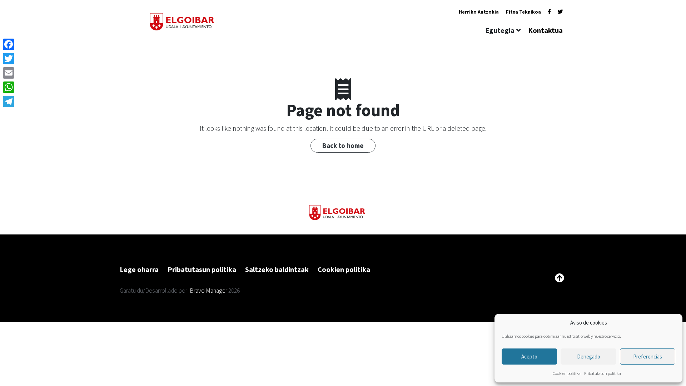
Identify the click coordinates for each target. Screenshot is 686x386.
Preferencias (647, 356)
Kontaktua (545, 30)
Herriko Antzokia (479, 12)
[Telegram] (8, 101)
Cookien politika (567, 373)
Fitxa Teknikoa (523, 12)
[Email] (8, 73)
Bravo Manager (208, 291)
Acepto (529, 356)
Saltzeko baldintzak (277, 269)
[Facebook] (549, 11)
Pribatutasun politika (602, 373)
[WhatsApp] (8, 87)
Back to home (343, 145)
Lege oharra (139, 269)
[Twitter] (560, 11)
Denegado (588, 356)
